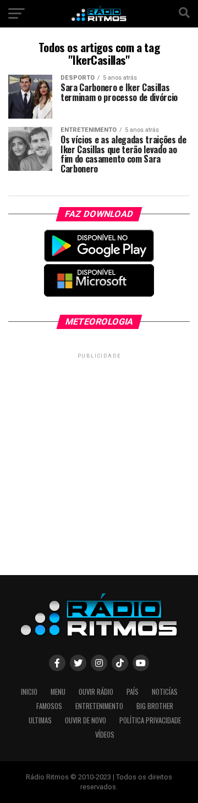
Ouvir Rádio (96, 692)
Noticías (165, 692)
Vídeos (104, 734)
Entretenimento (99, 706)
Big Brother (154, 706)
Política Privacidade (150, 720)
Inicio (29, 692)
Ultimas (40, 720)
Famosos (49, 706)
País (133, 692)
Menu (58, 692)
